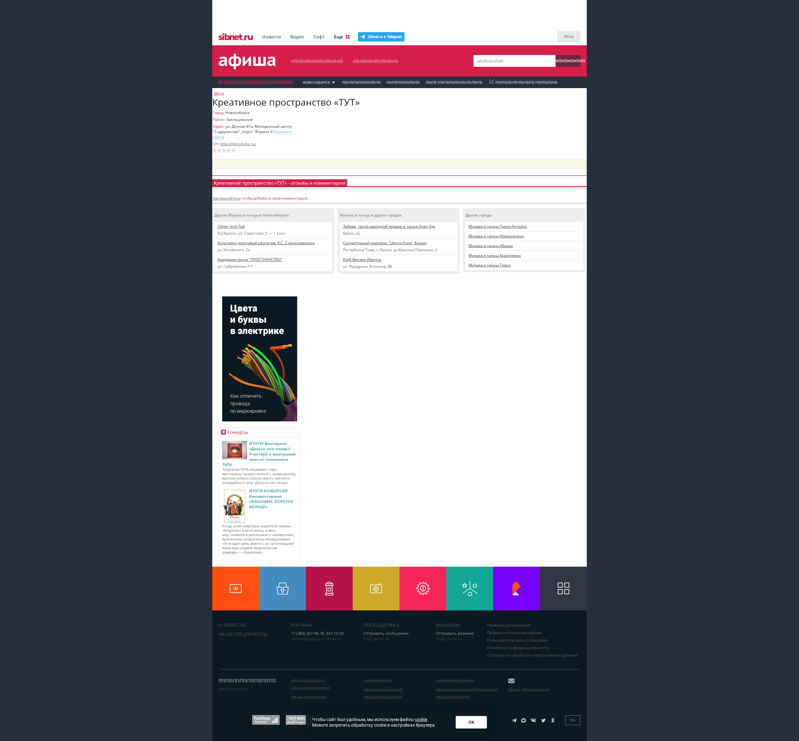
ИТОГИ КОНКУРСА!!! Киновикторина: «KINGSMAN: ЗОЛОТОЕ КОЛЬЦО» (271, 499)
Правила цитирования (508, 625)
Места (219, 93)
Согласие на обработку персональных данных (532, 655)
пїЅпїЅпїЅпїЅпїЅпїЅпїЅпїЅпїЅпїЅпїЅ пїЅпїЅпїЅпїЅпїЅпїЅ (467, 693)
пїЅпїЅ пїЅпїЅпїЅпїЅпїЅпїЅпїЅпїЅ (454, 82)
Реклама (301, 625)
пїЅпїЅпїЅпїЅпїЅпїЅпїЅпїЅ (317, 61)
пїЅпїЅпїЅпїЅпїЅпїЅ (403, 82)
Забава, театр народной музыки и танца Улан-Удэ (389, 226)
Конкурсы (237, 432)
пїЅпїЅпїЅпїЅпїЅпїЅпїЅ (376, 61)
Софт (319, 37)
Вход (569, 36)
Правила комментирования (514, 632)
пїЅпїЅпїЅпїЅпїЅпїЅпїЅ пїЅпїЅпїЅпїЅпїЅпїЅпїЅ (383, 693)
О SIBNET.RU (232, 625)
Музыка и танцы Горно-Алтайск (497, 226)
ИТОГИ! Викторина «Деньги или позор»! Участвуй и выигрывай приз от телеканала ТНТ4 (259, 454)
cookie (421, 719)
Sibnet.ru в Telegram (385, 37)
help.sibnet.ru (376, 639)
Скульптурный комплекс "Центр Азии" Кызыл (384, 243)
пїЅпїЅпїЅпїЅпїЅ (568, 60)
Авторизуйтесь (227, 198)
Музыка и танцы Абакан (490, 245)
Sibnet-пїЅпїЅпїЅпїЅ (308, 697)
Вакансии (448, 625)
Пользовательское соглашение (517, 640)
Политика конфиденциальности (518, 647)
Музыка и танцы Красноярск (494, 255)
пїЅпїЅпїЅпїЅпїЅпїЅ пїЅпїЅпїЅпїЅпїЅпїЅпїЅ (310, 684)
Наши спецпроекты (242, 634)
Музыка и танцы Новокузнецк (496, 236)
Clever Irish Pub (231, 226)
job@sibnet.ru (449, 639)
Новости (271, 37)
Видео (297, 37)
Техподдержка (381, 625)
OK (471, 722)
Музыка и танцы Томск (489, 265)
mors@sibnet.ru (233, 689)
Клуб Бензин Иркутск (362, 259)
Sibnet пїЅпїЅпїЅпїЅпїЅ (528, 690)
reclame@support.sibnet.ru (316, 639)
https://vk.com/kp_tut (238, 144)
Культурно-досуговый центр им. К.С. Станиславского (266, 243)
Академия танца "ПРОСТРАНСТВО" (250, 259)
